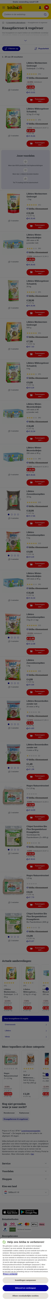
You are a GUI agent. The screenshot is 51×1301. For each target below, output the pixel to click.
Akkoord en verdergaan (25, 1288)
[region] (25, 1269)
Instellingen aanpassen (25, 1280)
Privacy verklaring (10, 1274)
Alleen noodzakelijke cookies (25, 1296)
